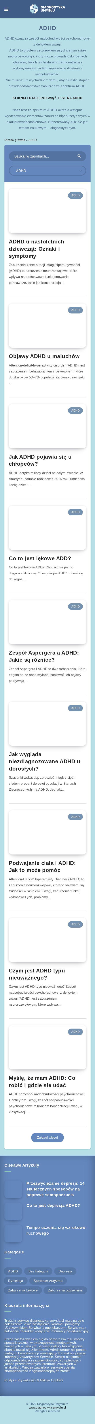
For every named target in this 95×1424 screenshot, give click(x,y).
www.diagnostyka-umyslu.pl (47, 1407)
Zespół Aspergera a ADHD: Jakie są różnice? (44, 656)
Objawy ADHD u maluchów (44, 356)
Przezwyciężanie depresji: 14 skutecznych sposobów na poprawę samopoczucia (56, 1189)
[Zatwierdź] (80, 156)
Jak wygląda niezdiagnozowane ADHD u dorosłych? (44, 761)
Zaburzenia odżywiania (65, 1290)
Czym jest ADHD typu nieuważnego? (37, 974)
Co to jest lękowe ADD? (40, 558)
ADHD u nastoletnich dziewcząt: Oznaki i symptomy (36, 249)
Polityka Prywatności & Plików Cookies (33, 1380)
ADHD (75, 195)
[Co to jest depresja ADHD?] (13, 1211)
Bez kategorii (38, 1271)
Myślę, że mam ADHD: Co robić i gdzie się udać (42, 1081)
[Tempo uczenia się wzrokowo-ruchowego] (13, 1233)
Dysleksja (15, 1281)
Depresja (65, 1271)
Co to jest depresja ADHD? (53, 1205)
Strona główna (14, 140)
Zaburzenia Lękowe (23, 1290)
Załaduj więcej (47, 1137)
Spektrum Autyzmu (48, 1281)
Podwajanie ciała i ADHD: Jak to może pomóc (42, 866)
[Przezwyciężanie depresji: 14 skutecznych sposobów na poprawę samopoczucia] (13, 1189)
